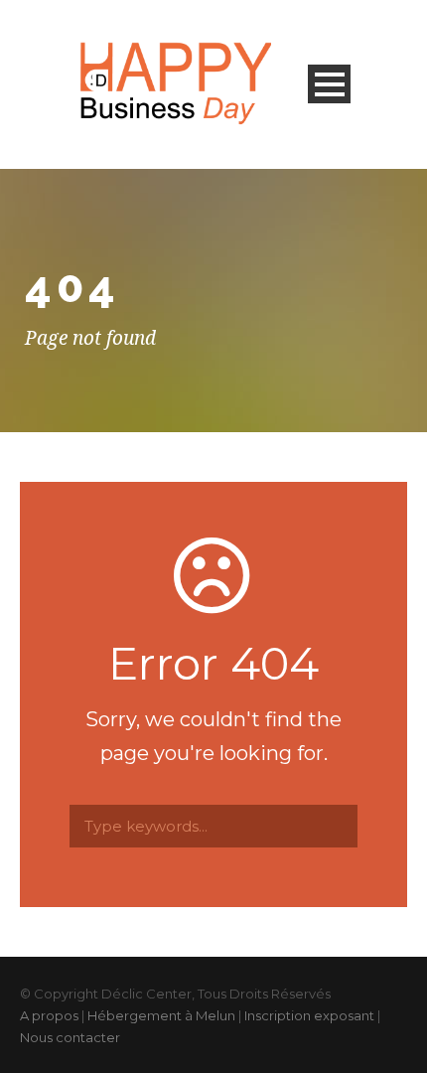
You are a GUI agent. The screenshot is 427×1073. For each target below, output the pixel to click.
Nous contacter (70, 1037)
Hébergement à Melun (161, 1015)
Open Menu (329, 84)
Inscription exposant (309, 1015)
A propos (49, 1015)
